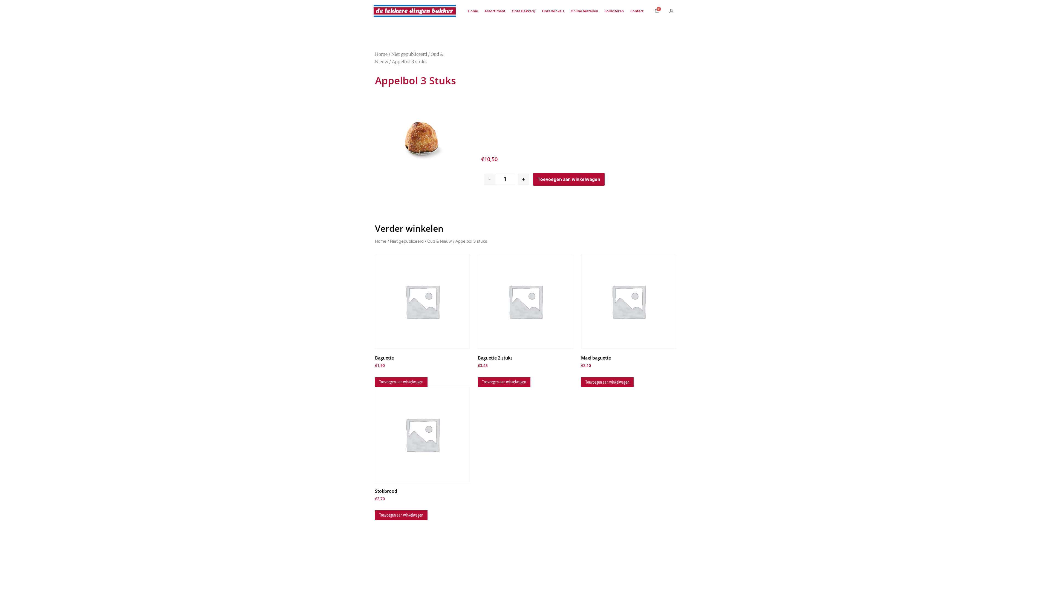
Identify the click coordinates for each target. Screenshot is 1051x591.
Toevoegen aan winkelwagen (569, 179)
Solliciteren (614, 10)
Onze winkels (553, 10)
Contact (636, 10)
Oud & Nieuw (439, 241)
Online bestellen (584, 10)
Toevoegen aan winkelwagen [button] (401, 381)
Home (473, 10)
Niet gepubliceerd (409, 54)
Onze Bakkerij (523, 10)
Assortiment (494, 10)
